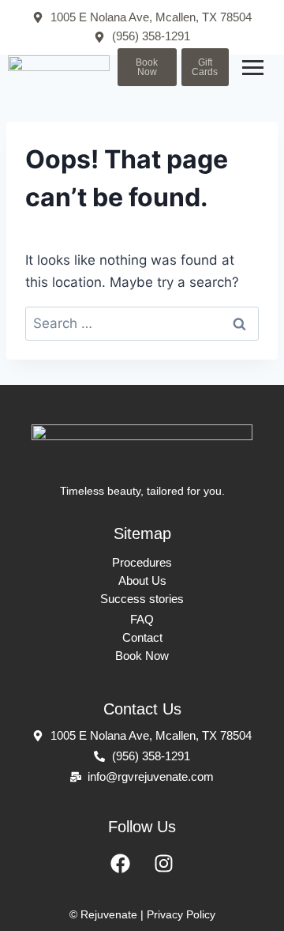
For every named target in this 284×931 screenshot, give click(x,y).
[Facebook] (120, 863)
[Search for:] (142, 323)
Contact (142, 637)
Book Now (142, 655)
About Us (142, 580)
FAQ (142, 619)
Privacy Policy (181, 914)
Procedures (142, 562)
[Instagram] (164, 863)
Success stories (142, 598)
